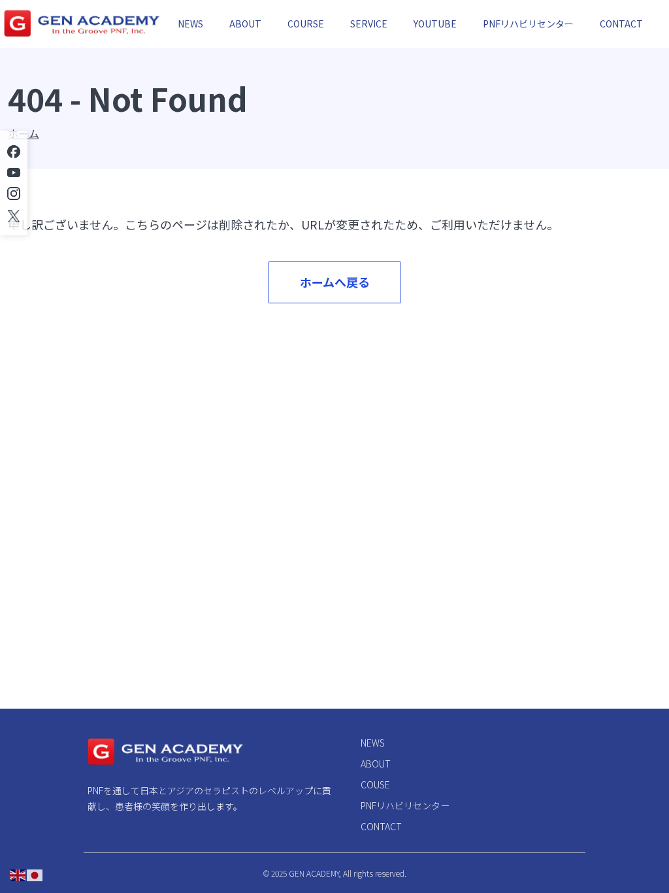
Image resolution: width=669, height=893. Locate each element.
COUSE (375, 784)
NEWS (190, 23)
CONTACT (621, 23)
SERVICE (368, 23)
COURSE (305, 23)
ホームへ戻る (335, 281)
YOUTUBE (435, 23)
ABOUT (245, 23)
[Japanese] (35, 874)
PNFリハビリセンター (528, 23)
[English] (18, 874)
